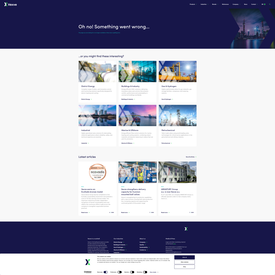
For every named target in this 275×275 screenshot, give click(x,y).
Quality (142, 245)
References (225, 4)
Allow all (184, 257)
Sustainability (144, 247)
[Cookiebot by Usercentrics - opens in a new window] (87, 272)
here (174, 244)
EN (262, 4)
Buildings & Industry (127, 99)
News (245, 4)
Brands (214, 4)
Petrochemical (166, 143)
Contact (253, 4)
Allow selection (184, 262)
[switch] (120, 272)
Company (235, 4)
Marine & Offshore (126, 143)
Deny (184, 266)
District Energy (85, 99)
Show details (153, 272)
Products (192, 4)
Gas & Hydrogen (166, 99)
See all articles (190, 157)
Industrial (84, 143)
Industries (203, 4)
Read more (84, 212)
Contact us (143, 250)
